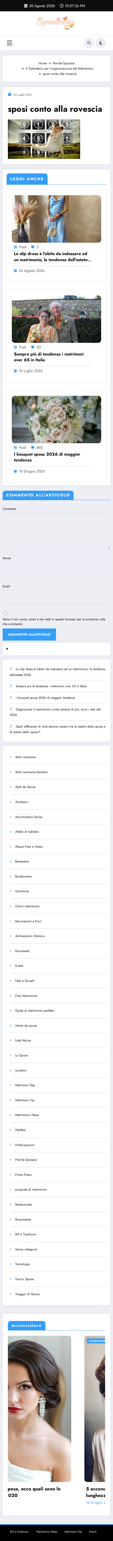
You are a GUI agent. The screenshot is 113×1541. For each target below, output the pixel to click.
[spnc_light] (101, 43)
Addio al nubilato (27, 831)
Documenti (22, 951)
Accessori (21, 801)
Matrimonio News (27, 1115)
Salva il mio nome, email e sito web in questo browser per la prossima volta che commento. (54, 621)
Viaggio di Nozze (27, 1294)
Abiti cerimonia (25, 757)
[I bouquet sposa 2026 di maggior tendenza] (56, 419)
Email (6, 586)
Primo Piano (23, 1174)
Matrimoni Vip (24, 1100)
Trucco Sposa (24, 1279)
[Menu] (10, 43)
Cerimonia (22, 891)
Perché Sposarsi (26, 1159)
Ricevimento (23, 1219)
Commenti (9, 508)
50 (39, 347)
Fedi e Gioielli (24, 980)
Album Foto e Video (29, 846)
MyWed (20, 1130)
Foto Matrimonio (26, 995)
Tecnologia (22, 1264)
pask (22, 247)
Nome (7, 558)
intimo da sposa (26, 1025)
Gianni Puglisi (49, 1502)
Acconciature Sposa (28, 817)
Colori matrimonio (27, 906)
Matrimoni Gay (25, 1085)
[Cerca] (89, 43)
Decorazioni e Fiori (28, 921)
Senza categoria (26, 1249)
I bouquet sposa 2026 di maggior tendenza (47, 457)
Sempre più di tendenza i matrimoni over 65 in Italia (49, 357)
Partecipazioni (24, 1145)
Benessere (22, 861)
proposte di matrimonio (31, 1189)
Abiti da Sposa (25, 786)
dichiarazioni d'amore (29, 936)
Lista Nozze (23, 1040)
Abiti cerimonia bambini (31, 772)
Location (21, 1070)
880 (40, 447)
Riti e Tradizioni (25, 1234)
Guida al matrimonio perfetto (34, 1010)
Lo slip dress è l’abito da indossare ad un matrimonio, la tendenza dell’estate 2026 (51, 257)
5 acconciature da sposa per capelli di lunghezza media (52, 1492)
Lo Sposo (21, 1055)
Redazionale (23, 1204)
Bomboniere (23, 876)
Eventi (19, 965)
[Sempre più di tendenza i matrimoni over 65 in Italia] (56, 318)
